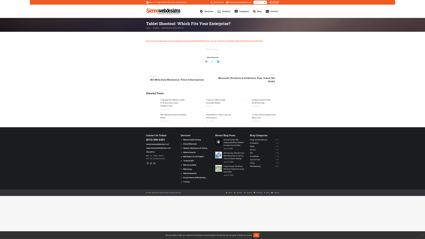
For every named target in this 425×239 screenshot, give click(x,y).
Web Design (187, 169)
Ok (256, 235)
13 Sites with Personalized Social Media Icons (264, 116)
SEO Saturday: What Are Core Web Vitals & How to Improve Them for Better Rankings (234, 155)
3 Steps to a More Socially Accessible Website (215, 101)
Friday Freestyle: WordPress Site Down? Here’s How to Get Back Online (234, 169)
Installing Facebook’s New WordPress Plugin (261, 101)
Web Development (189, 173)
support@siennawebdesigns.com (158, 148)
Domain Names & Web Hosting (194, 177)
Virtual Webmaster (190, 144)
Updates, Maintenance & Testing (195, 148)
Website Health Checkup (192, 140)
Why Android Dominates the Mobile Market (173, 116)
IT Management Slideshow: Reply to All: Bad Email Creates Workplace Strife (172, 103)
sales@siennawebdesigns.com (240, 2)
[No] (422, 235)
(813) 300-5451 (219, 2)
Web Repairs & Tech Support (193, 156)
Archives (215, 49)
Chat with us (150, 152)
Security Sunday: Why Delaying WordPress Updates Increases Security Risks (234, 142)
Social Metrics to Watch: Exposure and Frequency (218, 116)
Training (186, 182)
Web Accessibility (189, 165)
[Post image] (152, 103)
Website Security (189, 152)
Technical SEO (188, 161)
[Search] (265, 2)
